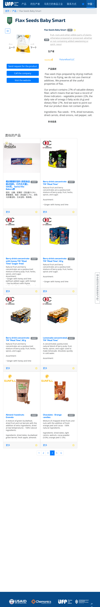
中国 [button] (90, 3)
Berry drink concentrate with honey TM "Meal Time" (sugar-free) (17, 261)
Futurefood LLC (67, 59)
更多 (8, 211)
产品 (24, 3)
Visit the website (23, 80)
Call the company (22, 73)
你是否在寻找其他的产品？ (97, 289)
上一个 (12, 47)
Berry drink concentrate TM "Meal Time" (55, 182)
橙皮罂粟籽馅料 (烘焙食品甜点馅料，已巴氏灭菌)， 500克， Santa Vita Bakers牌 (18, 185)
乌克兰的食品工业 (53, 3)
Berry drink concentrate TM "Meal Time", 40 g (55, 259)
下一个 (33, 47)
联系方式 (71, 3)
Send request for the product (22, 66)
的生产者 (35, 3)
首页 (7, 11)
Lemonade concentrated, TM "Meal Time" (55, 338)
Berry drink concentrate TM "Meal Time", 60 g (17, 338)
